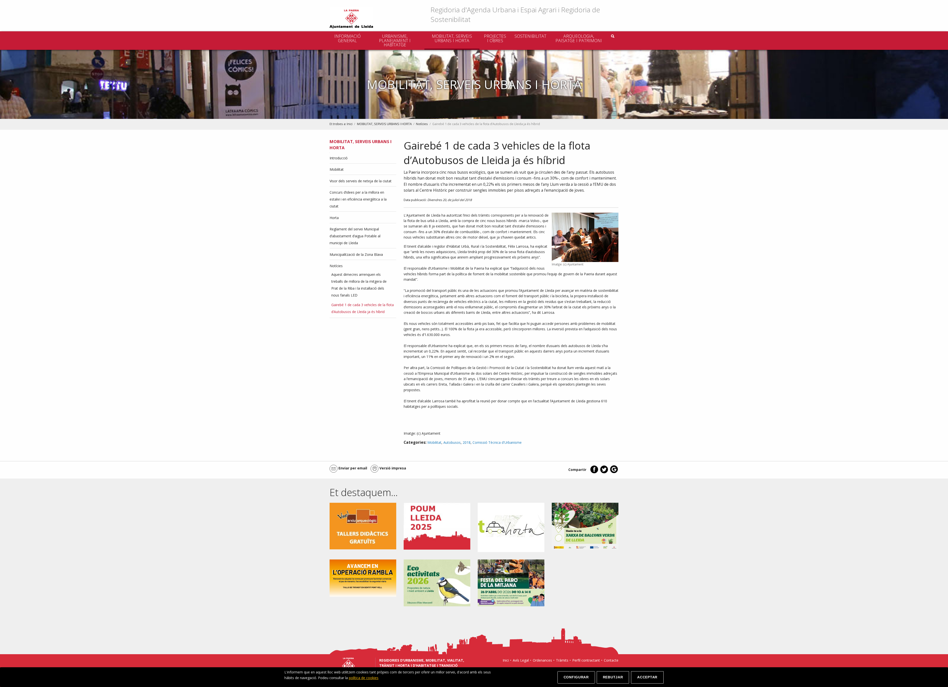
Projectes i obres (495, 38)
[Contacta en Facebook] (594, 472)
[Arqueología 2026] (363, 525)
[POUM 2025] (437, 525)
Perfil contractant (586, 660)
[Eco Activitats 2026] (437, 582)
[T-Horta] (511, 527)
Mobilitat (434, 442)
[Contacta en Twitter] (604, 472)
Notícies (422, 124)
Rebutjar (613, 677)
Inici (350, 124)
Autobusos (452, 442)
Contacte (611, 660)
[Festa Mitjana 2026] (511, 582)
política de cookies (363, 677)
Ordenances (542, 660)
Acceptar (647, 677)
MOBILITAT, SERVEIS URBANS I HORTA (452, 38)
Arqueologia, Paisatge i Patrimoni (578, 38)
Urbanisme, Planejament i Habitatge (395, 40)
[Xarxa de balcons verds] (585, 525)
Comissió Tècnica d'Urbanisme (497, 442)
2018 (467, 442)
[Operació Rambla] (363, 577)
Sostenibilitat (530, 36)
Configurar (576, 677)
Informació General (347, 38)
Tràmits (562, 660)
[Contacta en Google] (614, 472)
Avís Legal (521, 660)
